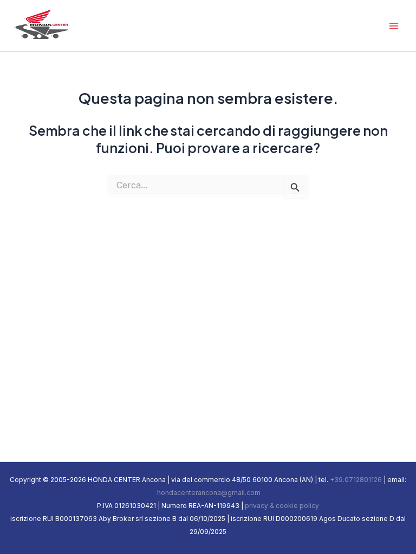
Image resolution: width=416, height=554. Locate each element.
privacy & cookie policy (282, 506)
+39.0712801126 (356, 480)
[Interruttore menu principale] (393, 25)
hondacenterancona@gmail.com (208, 493)
